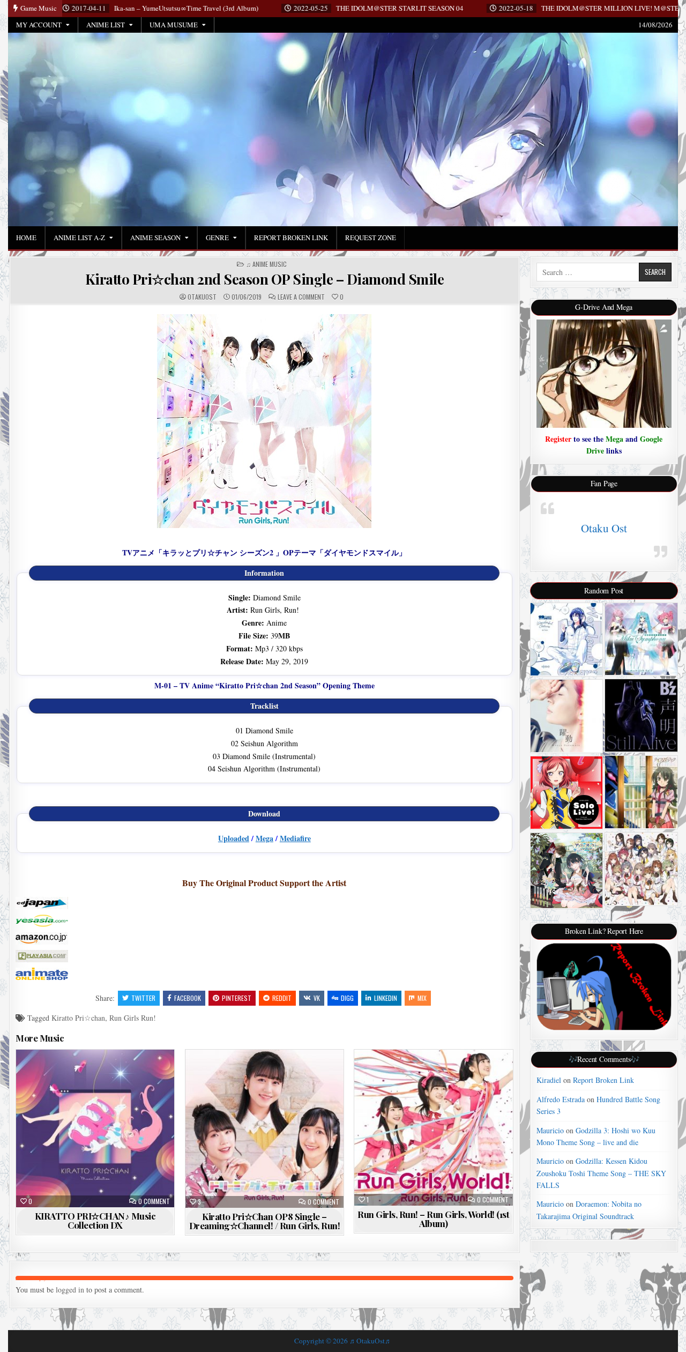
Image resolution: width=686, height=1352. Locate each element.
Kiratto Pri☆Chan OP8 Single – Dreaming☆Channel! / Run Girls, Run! (264, 1220)
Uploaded (233, 838)
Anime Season (155, 237)
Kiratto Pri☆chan (78, 1018)
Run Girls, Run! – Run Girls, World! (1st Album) (433, 1218)
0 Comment (154, 1201)
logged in (70, 1289)
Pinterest (236, 997)
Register (558, 438)
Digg (347, 997)
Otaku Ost (604, 528)
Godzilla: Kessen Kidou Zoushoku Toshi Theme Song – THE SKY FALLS (601, 1173)
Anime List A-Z (79, 237)
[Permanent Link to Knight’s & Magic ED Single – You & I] (641, 792)
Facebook (187, 997)
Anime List (105, 24)
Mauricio (550, 1130)
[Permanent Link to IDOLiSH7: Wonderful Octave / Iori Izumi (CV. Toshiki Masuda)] (567, 639)
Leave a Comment (301, 297)
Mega (264, 838)
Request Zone (370, 237)
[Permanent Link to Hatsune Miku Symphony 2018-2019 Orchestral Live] (641, 639)
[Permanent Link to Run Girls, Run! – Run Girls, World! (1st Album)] (433, 1128)
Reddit (282, 997)
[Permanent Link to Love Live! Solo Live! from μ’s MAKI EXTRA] (567, 792)
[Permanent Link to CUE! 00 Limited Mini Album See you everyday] (641, 869)
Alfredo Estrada (560, 1099)
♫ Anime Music (266, 264)
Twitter (143, 997)
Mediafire (295, 838)
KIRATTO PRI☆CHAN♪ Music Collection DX (95, 1220)
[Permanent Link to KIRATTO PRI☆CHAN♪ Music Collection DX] (95, 1128)
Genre (217, 237)
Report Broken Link (291, 237)
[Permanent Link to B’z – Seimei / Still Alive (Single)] (641, 715)
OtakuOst (202, 297)
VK (317, 997)
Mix (422, 997)
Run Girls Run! (132, 1018)
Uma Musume (174, 24)
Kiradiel (548, 1080)
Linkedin (385, 997)
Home (26, 237)
